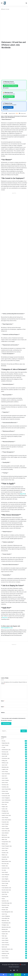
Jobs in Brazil (5, 872)
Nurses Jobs (4, 885)
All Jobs (7, 9)
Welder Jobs (4, 854)
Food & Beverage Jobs (7, 903)
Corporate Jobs (5, 822)
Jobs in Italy (4, 894)
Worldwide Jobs (5, 754)
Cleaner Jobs (5, 933)
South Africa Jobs (6, 830)
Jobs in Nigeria (5, 878)
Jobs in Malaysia (5, 874)
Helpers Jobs (5, 806)
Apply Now (22, 493)
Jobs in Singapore (6, 797)
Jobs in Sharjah (5, 824)
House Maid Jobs (5, 918)
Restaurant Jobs (5, 905)
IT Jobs (3, 747)
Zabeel (4, 113)
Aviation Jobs (5, 865)
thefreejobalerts (15, 966)
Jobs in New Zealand (6, 819)
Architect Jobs (5, 852)
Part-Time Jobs (5, 863)
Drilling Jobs (4, 760)
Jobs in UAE (4, 756)
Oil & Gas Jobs (5, 751)
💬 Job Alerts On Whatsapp (10, 85)
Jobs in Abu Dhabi (6, 773)
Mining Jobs (4, 835)
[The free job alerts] (4, 3)
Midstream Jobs (5, 920)
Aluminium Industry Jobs (7, 949)
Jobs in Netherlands (6, 800)
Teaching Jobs (5, 896)
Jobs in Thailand (5, 828)
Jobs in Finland (5, 957)
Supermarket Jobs (6, 931)
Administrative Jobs (6, 749)
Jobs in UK (4, 775)
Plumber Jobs (5, 909)
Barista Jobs (4, 859)
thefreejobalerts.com (7, 627)
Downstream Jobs (6, 881)
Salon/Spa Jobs (5, 892)
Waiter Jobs (4, 839)
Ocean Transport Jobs (7, 846)
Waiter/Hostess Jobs (6, 861)
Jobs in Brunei (5, 876)
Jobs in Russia (5, 817)
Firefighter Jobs (5, 925)
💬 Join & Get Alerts (8, 96)
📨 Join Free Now (8, 107)
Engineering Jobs (5, 743)
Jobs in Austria (5, 942)
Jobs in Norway (5, 802)
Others (3, 898)
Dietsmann (5, 617)
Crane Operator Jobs (6, 887)
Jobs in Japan (5, 938)
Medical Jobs (5, 843)
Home (3, 9)
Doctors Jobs (5, 955)
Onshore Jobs (5, 791)
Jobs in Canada (5, 780)
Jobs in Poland (5, 940)
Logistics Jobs (5, 769)
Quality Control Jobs (6, 815)
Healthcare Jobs (5, 953)
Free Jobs (23, 964)
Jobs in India (4, 850)
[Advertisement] (14, 25)
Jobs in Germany (5, 944)
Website (3, 712)
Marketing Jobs (5, 767)
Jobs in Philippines (6, 916)
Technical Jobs (5, 784)
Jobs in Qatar (5, 778)
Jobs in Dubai (5, 771)
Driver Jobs (4, 804)
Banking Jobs (5, 929)
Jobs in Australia (5, 793)
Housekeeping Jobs (6, 922)
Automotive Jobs (5, 868)
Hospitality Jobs (5, 857)
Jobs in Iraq (4, 914)
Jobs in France (5, 848)
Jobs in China (5, 826)
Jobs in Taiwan (5, 951)
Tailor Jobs (4, 935)
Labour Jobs (4, 808)
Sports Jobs (4, 946)
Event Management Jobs (7, 911)
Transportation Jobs (6, 841)
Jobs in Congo (5, 883)
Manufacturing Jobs (6, 927)
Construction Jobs (6, 795)
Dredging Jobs (5, 811)
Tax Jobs (4, 870)
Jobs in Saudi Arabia (6, 789)
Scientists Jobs (5, 786)
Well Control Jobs (5, 837)
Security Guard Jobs (6, 889)
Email (2, 706)
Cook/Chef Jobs (5, 813)
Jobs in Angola (5, 907)
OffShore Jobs (5, 762)
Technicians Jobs (5, 758)
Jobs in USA (4, 765)
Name (2, 700)
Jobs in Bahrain (5, 832)
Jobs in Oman (5, 782)
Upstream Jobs (5, 900)
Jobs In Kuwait (5, 745)
